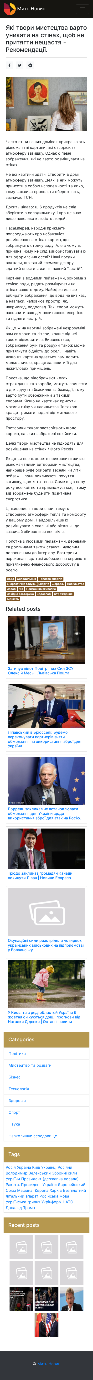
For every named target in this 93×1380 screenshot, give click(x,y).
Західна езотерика (20, 594)
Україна (24, 1167)
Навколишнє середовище (33, 1135)
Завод (11, 589)
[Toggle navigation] (82, 9)
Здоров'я (17, 1100)
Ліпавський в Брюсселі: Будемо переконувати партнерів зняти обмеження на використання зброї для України (44, 739)
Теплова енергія (50, 579)
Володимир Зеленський (28, 1173)
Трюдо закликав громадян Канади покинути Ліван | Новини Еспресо (40, 875)
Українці (49, 1167)
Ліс (21, 589)
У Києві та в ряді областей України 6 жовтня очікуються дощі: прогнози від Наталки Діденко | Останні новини (44, 1017)
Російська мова (54, 1196)
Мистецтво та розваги (30, 1065)
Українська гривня (23, 1201)
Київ (36, 1167)
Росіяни (65, 1167)
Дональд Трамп (20, 1207)
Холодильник (26, 579)
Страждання (63, 594)
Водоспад (44, 594)
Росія (11, 1167)
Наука (14, 1124)
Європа (41, 1190)
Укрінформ (51, 1201)
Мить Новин (31, 9)
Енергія (43, 584)
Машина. (25, 1190)
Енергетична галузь (21, 584)
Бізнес (15, 1077)
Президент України (39, 1184)
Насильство (75, 584)
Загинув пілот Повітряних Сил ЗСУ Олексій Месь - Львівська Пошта (40, 670)
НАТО (68, 1201)
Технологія (19, 1088)
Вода (10, 579)
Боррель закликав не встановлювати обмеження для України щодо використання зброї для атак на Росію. (44, 813)
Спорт (14, 1112)
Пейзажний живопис (41, 589)
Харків (56, 1190)
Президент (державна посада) (50, 1178)
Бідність (13, 599)
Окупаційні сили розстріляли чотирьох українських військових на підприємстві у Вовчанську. (46, 945)
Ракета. (13, 1184)
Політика (17, 1053)
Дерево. (58, 584)
